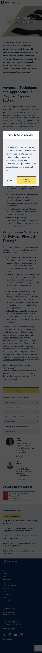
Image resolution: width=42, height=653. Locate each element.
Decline (9, 180)
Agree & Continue (26, 180)
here (25, 160)
